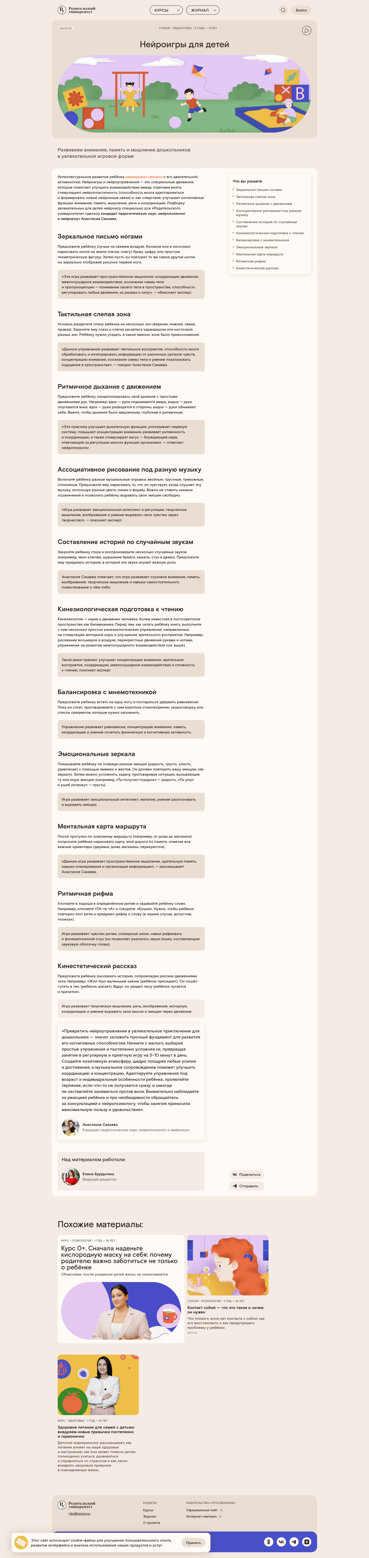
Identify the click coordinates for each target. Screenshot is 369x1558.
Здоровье (76, 1420)
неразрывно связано (144, 176)
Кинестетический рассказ (257, 268)
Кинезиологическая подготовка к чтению (271, 233)
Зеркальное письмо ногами (259, 189)
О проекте (151, 1522)
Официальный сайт (202, 1510)
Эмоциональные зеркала (256, 247)
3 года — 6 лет (206, 28)
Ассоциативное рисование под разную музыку (268, 212)
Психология (81, 1240)
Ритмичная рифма (251, 261)
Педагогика (182, 28)
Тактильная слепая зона (255, 196)
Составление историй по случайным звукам (266, 224)
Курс (65, 1240)
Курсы (161, 10)
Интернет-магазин (201, 1516)
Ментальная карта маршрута (259, 254)
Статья (164, 28)
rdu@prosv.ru (79, 1513)
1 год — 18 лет (104, 1240)
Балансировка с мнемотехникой (262, 240)
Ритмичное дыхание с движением (264, 203)
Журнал (200, 10)
